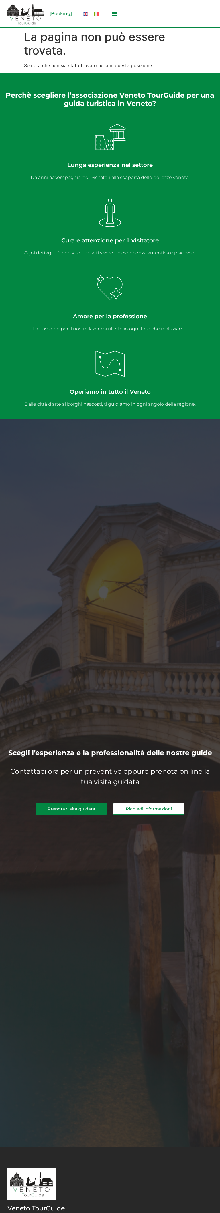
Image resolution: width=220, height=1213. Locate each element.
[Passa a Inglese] (85, 13)
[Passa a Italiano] (96, 13)
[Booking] (61, 13)
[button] (114, 13)
